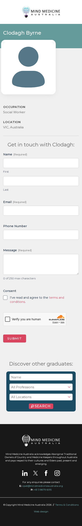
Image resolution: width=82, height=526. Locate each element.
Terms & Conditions (67, 504)
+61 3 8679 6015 (43, 489)
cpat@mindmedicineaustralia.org (42, 485)
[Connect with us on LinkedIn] (25, 473)
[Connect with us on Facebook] (46, 473)
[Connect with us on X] (35, 473)
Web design (41, 511)
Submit (14, 338)
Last (6, 189)
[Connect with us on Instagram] (57, 473)
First (6, 171)
